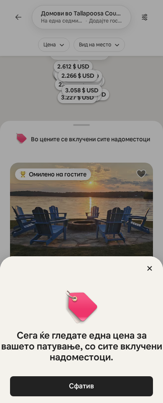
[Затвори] (149, 268)
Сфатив (81, 386)
